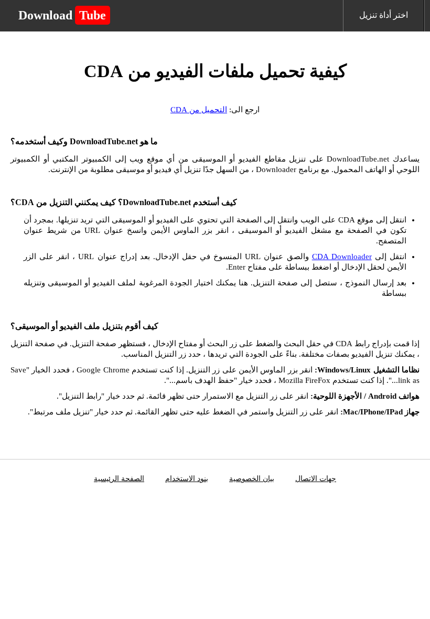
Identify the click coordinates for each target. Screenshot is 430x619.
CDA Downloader (342, 256)
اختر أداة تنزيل (383, 14)
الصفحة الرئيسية (119, 479)
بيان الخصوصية (251, 479)
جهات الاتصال (315, 479)
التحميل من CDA (198, 109)
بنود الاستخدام (186, 479)
